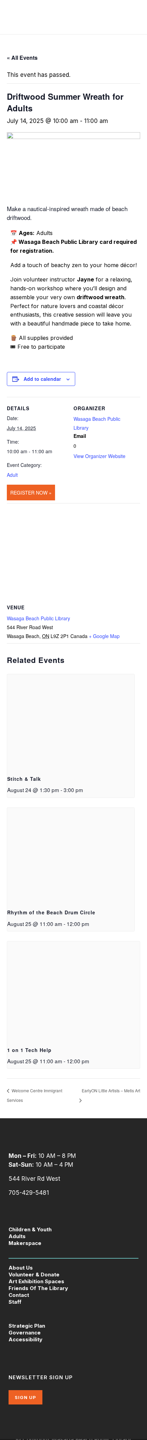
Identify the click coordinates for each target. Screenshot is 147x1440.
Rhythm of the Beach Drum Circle (51, 912)
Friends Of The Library (38, 1288)
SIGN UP (25, 1397)
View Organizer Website (99, 456)
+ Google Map (104, 636)
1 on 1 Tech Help (29, 1050)
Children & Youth (30, 1229)
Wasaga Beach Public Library (38, 618)
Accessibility (25, 1339)
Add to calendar (42, 378)
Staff (15, 1301)
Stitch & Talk (24, 778)
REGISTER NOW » (31, 492)
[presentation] (70, 722)
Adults (17, 1236)
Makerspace (25, 1243)
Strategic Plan (27, 1325)
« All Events (22, 57)
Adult (12, 474)
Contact (19, 1295)
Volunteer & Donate (34, 1274)
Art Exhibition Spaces (36, 1281)
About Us (21, 1267)
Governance (25, 1332)
